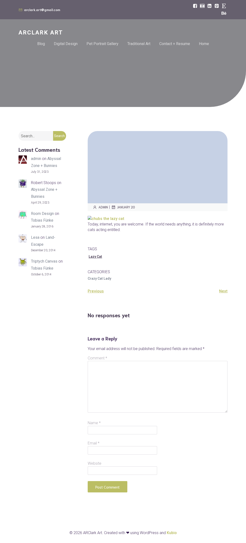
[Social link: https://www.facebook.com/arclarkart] (195, 6)
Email (93, 443)
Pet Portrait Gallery (102, 43)
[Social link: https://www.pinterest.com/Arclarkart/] (216, 6)
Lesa (35, 237)
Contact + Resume (174, 43)
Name (94, 423)
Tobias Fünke (42, 220)
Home (204, 43)
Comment (97, 358)
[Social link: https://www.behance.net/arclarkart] (224, 13)
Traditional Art (138, 43)
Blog (41, 43)
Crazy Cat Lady (99, 278)
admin (36, 158)
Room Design (42, 213)
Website (94, 463)
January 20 (126, 207)
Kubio (172, 532)
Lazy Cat (95, 256)
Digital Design (66, 43)
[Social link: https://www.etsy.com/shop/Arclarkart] (224, 6)
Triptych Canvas (44, 261)
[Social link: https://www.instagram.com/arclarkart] (202, 6)
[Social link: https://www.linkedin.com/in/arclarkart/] (209, 6)
